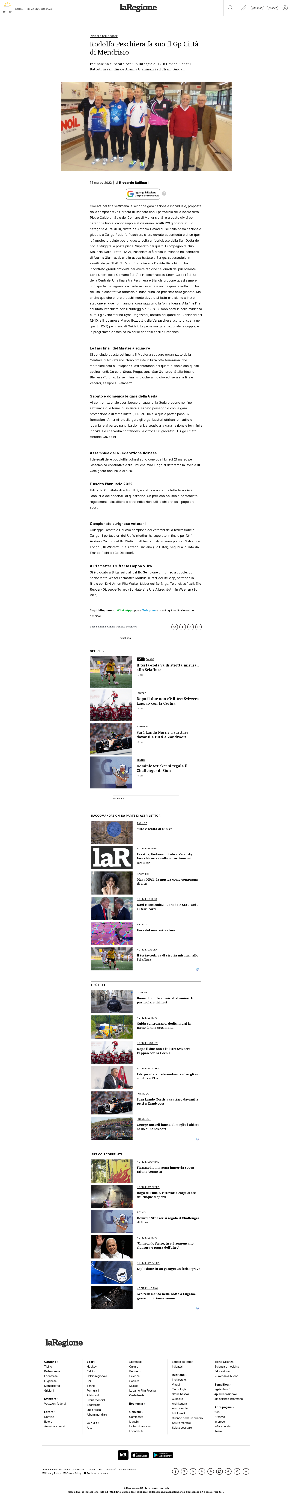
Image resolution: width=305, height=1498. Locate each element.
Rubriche (178, 1375)
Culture (92, 1423)
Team (218, 1431)
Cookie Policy (73, 1473)
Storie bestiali (180, 1394)
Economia (136, 1403)
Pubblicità (111, 1469)
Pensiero (134, 1371)
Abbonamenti (49, 1469)
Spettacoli (135, 1362)
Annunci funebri (127, 1469)
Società (134, 1381)
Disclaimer (65, 1469)
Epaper (272, 8)
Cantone (50, 1362)
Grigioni (49, 1390)
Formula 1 (93, 1390)
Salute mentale (181, 1423)
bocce (93, 626)
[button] (175, 1471)
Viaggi (176, 1384)
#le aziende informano (228, 1399)
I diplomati (178, 1413)
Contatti (92, 1469)
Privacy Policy (53, 1473)
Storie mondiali (96, 1400)
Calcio (91, 1371)
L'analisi (134, 1421)
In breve (219, 1421)
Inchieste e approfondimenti (182, 1380)
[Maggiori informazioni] (164, 194)
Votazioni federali (55, 1403)
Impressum (79, 1469)
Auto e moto (180, 1408)
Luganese (50, 1381)
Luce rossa (94, 1410)
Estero (49, 1412)
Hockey (92, 1366)
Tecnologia (179, 1389)
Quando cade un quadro (187, 1418)
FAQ (101, 1469)
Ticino (48, 1366)
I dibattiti (177, 1366)
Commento (136, 1417)
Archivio (219, 1417)
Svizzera (50, 1399)
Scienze (134, 1376)
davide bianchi (106, 626)
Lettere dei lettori (182, 1362)
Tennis (91, 1386)
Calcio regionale (97, 1376)
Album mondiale (97, 1414)
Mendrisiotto (52, 1386)
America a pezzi (54, 1426)
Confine (49, 1417)
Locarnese (51, 1376)
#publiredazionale (225, 1394)
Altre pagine (223, 1407)
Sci (89, 1381)
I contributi (136, 1431)
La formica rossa (140, 1426)
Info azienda (222, 1426)
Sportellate (93, 1405)
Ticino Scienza (224, 1362)
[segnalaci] (244, 8)
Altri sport (93, 1395)
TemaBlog (221, 1384)
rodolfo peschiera (126, 626)
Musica (133, 1386)
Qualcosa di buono (226, 1376)
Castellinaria (136, 1395)
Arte (89, 1427)
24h (217, 1412)
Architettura (179, 1403)
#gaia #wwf (222, 1389)
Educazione (222, 1371)
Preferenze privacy (97, 1473)
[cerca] (230, 8)
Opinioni (135, 1412)
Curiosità (177, 1399)
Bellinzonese (52, 1371)
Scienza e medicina (226, 1366)
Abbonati (257, 8)
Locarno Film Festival (142, 1390)
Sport (91, 1362)
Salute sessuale (182, 1427)
